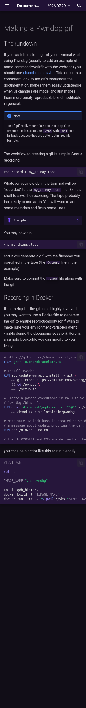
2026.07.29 (56, 6)
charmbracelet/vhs (38, 73)
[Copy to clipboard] (81, 172)
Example (20, 220)
